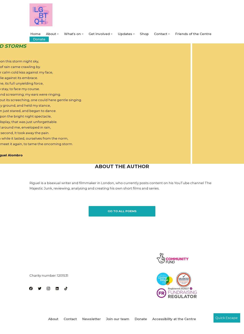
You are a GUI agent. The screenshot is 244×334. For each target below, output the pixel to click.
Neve (34, 329)
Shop (144, 34)
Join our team (117, 319)
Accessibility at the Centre (174, 319)
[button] (58, 34)
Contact (70, 319)
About (53, 319)
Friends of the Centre (193, 34)
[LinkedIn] (57, 288)
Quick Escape (226, 318)
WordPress (70, 329)
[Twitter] (39, 288)
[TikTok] (66, 288)
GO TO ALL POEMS (122, 211)
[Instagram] (48, 288)
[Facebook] (31, 288)
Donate (39, 39)
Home (35, 34)
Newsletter (91, 319)
